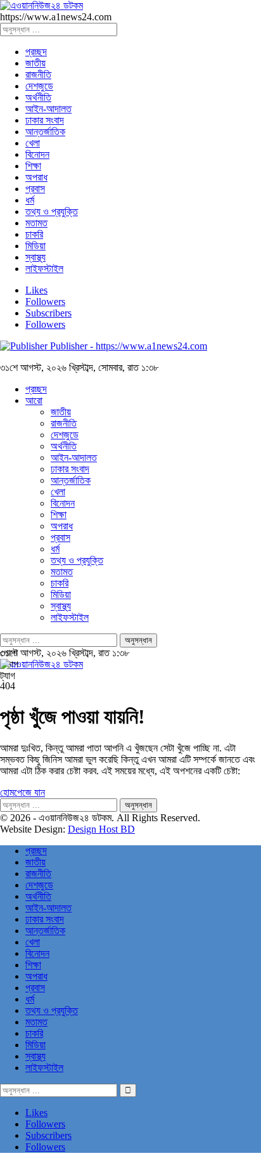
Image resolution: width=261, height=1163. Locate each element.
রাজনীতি (38, 74)
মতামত (36, 223)
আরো (33, 400)
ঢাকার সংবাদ (44, 120)
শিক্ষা (33, 165)
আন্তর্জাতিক (45, 131)
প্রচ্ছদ (36, 51)
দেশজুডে (39, 86)
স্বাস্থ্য (35, 257)
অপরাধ (36, 177)
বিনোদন (37, 154)
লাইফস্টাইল (44, 268)
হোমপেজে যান (22, 792)
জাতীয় (35, 63)
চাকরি (34, 234)
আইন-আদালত (48, 108)
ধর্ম (29, 200)
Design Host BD (101, 829)
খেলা (32, 143)
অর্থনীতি (38, 97)
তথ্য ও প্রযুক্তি (51, 211)
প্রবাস (35, 188)
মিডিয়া (35, 245)
